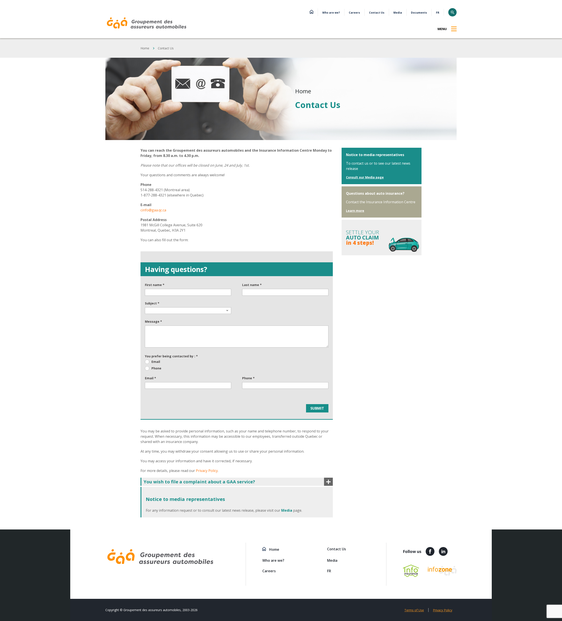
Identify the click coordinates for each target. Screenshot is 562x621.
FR (437, 12)
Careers (354, 12)
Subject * (152, 303)
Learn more (355, 211)
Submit (317, 408)
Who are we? (331, 12)
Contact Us (376, 12)
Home (144, 48)
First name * (154, 285)
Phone (156, 368)
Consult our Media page (365, 177)
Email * (150, 378)
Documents (419, 12)
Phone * (248, 378)
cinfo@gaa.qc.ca (153, 210)
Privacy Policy (207, 470)
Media (397, 12)
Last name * (252, 285)
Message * (153, 321)
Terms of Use (414, 610)
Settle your (362, 237)
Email (155, 362)
